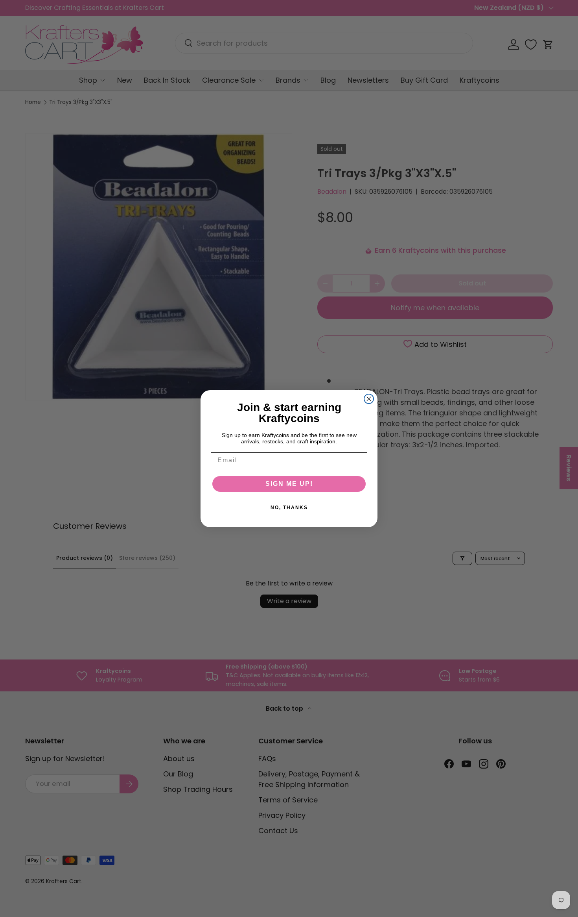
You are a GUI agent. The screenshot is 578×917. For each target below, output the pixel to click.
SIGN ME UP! (289, 483)
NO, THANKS (289, 507)
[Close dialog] (369, 399)
